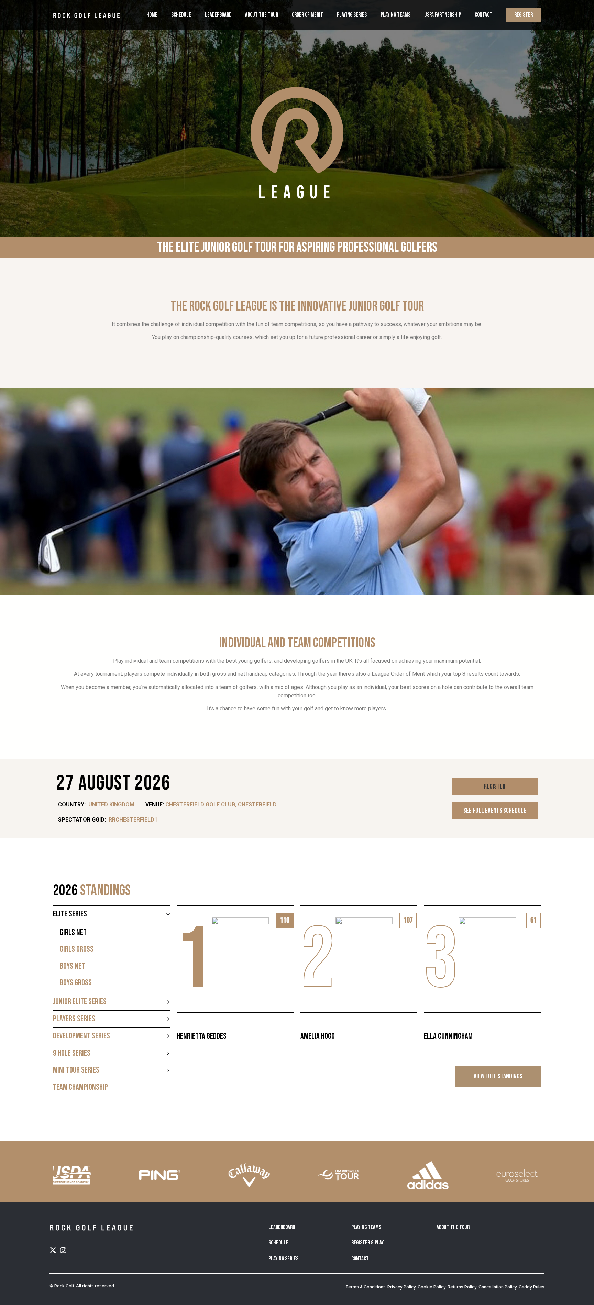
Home (151, 14)
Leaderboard (218, 14)
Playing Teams (395, 14)
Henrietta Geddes (202, 1036)
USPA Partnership (442, 14)
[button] (495, 786)
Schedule (181, 14)
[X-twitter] (53, 1250)
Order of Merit (307, 14)
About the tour (261, 14)
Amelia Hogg (317, 1036)
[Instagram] (63, 1250)
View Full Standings (498, 1076)
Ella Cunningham (448, 1036)
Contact (483, 14)
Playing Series (352, 14)
